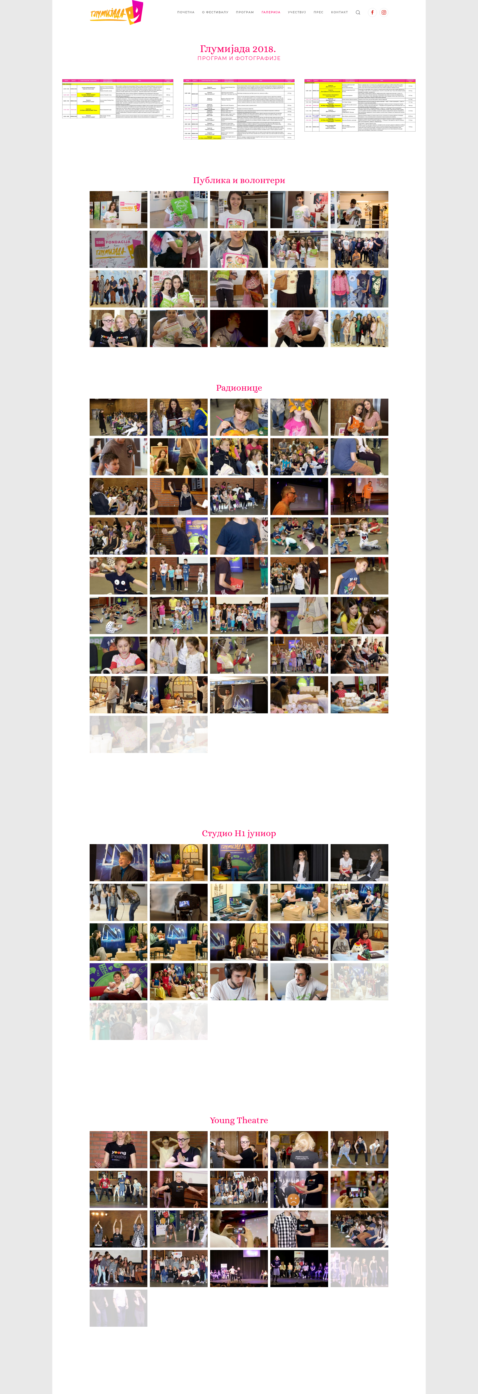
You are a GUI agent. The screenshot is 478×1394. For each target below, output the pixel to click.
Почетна (186, 12)
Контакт (339, 12)
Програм (245, 12)
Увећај (118, 99)
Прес (319, 12)
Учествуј (297, 12)
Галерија (271, 12)
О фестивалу (215, 12)
